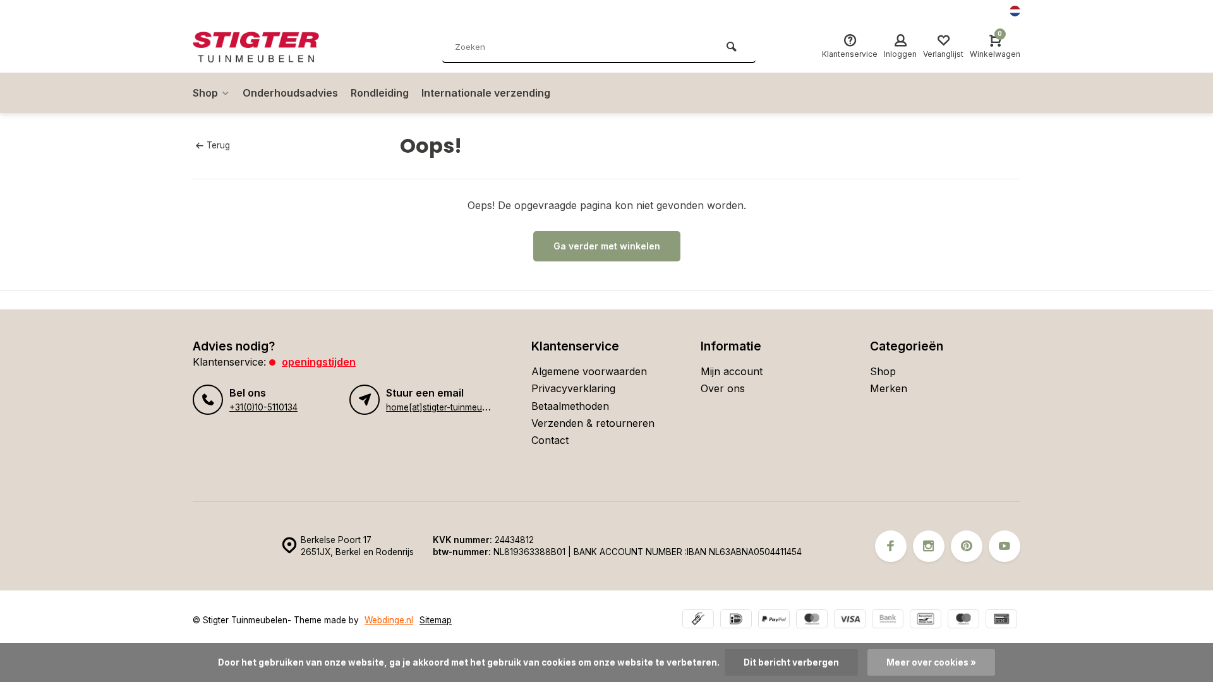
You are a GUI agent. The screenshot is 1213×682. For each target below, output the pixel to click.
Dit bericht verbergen (791, 662)
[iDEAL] (736, 620)
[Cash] (698, 620)
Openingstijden (319, 362)
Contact (550, 440)
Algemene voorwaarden (589, 371)
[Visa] (850, 620)
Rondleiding (380, 93)
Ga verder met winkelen (606, 246)
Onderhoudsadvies (290, 93)
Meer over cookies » (931, 662)
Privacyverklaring (573, 388)
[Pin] (1001, 620)
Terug (218, 145)
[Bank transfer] (887, 620)
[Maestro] (963, 620)
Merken (888, 388)
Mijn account (732, 371)
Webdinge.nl (389, 620)
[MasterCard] (812, 620)
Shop (205, 93)
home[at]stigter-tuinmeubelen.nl (449, 407)
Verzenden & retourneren (593, 423)
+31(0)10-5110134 (263, 407)
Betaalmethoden (570, 406)
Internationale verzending (485, 93)
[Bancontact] (925, 620)
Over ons (723, 388)
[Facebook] (891, 546)
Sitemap (435, 620)
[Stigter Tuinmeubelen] (268, 47)
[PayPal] (774, 620)
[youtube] (1004, 546)
